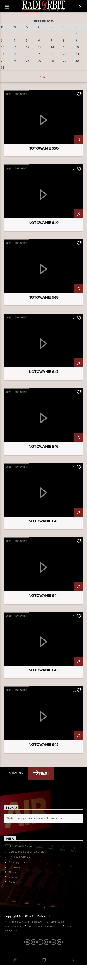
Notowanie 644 (43, 595)
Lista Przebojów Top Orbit (24, 846)
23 (77, 54)
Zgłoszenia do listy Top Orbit (26, 851)
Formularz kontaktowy (25, 922)
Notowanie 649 (44, 222)
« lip (42, 76)
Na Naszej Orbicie (19, 856)
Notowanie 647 (43, 371)
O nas (12, 872)
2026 (8, 94)
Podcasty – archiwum (44, 926)
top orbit (21, 94)
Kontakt (13, 877)
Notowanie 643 (43, 670)
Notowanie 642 (43, 744)
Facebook (15, 882)
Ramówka (15, 867)
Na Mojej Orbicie (19, 862)
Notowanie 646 (44, 446)
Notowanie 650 (43, 148)
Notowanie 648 (43, 297)
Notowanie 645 (43, 521)
